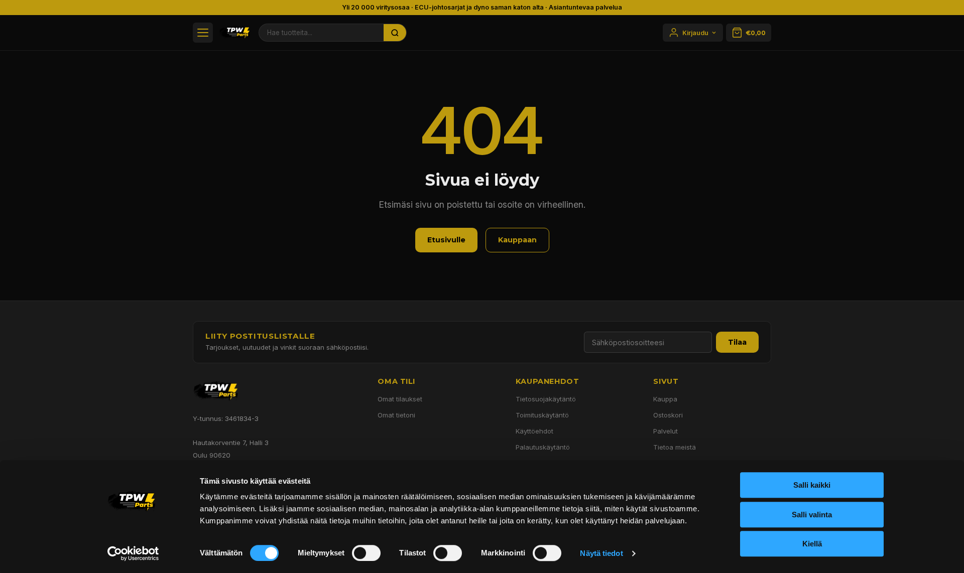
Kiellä (812, 543)
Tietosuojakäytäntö (546, 399)
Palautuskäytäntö (543, 447)
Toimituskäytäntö (542, 415)
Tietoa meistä (674, 447)
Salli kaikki (811, 485)
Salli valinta (812, 514)
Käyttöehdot (534, 431)
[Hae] (395, 32)
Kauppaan (517, 239)
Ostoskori (668, 415)
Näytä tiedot (601, 553)
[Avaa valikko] (203, 33)
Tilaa (737, 342)
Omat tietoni (396, 415)
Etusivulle (446, 239)
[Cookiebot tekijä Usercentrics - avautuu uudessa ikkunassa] (133, 553)
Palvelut (665, 431)
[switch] (366, 553)
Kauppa (665, 399)
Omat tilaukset (400, 399)
